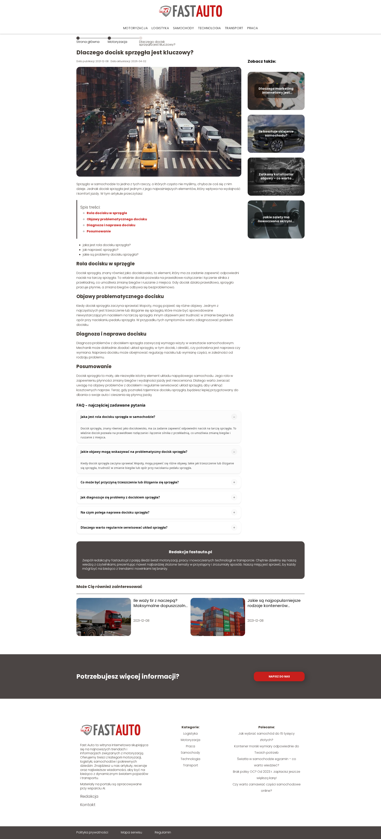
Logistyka (160, 28)
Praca (252, 28)
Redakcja (89, 796)
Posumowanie (99, 231)
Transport (234, 28)
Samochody (183, 28)
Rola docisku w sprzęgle (107, 213)
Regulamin (163, 832)
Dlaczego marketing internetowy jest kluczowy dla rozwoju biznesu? (276, 91)
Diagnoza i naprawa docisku (111, 225)
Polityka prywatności (92, 832)
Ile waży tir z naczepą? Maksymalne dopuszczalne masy (160, 603)
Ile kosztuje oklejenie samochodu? (276, 134)
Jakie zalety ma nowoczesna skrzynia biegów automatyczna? (276, 219)
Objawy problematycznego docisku (117, 219)
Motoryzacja (135, 28)
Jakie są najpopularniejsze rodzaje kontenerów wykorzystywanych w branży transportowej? (274, 603)
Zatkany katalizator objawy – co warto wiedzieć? (276, 176)
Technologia (209, 28)
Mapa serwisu (131, 832)
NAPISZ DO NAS (279, 676)
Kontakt (87, 804)
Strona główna (87, 41)
